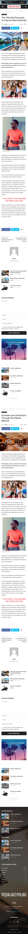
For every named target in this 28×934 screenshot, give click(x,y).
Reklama (10, 932)
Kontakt (19, 932)
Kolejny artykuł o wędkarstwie (17, 278)
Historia (15, 932)
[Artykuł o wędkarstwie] (5, 370)
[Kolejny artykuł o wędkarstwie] (5, 280)
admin (6, 24)
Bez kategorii (11, 11)
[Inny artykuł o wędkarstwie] (5, 377)
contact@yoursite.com (16, 911)
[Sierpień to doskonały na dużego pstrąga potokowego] (5, 273)
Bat (2, 275)
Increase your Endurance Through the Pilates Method (7, 239)
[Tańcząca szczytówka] (5, 287)
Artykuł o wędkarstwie (15, 368)
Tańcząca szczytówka (15, 285)
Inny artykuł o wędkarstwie (16, 375)
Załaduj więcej (13, 398)
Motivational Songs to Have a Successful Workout (21, 239)
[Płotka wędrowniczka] (5, 385)
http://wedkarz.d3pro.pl (14, 260)
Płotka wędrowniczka (15, 383)
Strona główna (4, 11)
